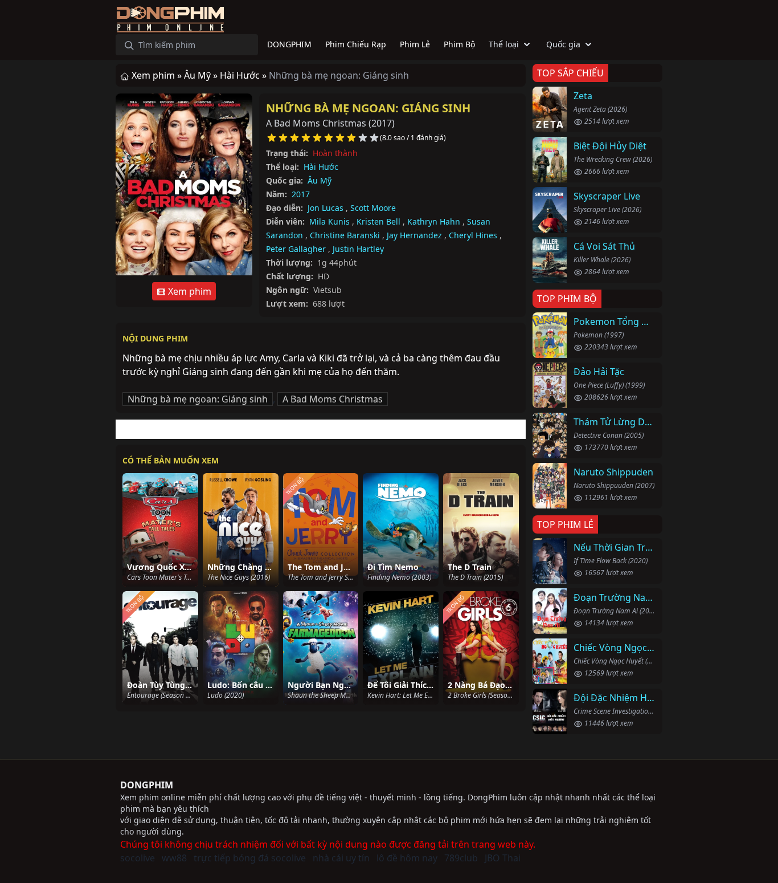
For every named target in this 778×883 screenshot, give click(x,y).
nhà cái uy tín (341, 858)
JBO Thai (503, 858)
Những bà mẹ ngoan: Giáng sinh (368, 108)
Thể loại (504, 44)
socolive (137, 858)
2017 (301, 194)
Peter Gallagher (296, 248)
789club (461, 858)
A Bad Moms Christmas (332, 399)
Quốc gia (563, 44)
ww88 (174, 858)
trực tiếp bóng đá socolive (250, 858)
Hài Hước (321, 166)
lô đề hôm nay (406, 858)
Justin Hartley (358, 248)
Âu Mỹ (319, 180)
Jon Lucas (325, 207)
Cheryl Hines (473, 235)
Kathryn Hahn (433, 221)
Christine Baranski (345, 235)
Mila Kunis (329, 221)
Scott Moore (373, 207)
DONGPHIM (146, 785)
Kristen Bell (378, 221)
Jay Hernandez (414, 235)
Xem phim (188, 291)
